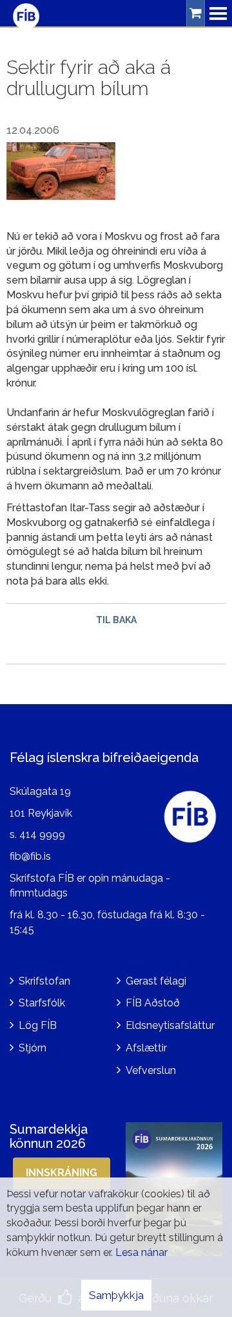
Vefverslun (151, 1070)
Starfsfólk (42, 1003)
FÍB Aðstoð (153, 1003)
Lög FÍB (38, 1025)
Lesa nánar (141, 1252)
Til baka (116, 620)
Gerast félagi (156, 981)
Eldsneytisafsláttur (170, 1025)
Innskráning (61, 1173)
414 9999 (42, 834)
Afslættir (146, 1048)
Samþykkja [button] (116, 1295)
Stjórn (32, 1048)
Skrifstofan (44, 981)
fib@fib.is (30, 856)
